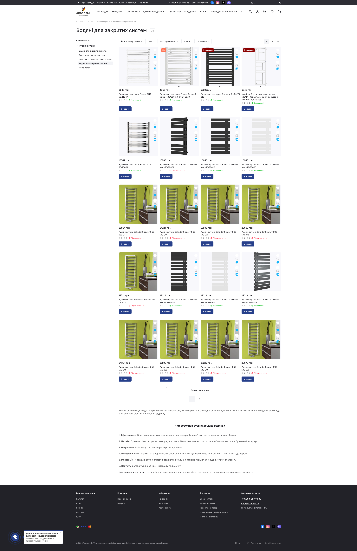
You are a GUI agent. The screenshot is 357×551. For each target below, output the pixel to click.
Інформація (165, 493)
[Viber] (229, 2)
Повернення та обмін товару (214, 512)
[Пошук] (250, 11)
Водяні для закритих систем (93, 63)
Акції (78, 503)
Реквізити (163, 499)
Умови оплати (206, 499)
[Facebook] (212, 2)
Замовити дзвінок (200, 3)
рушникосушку (135, 472)
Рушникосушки (87, 45)
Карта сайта (165, 508)
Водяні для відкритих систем (93, 51)
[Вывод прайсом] (278, 41)
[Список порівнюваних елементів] (264, 11)
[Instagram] (217, 2)
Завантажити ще (200, 390)
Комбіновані (85, 67)
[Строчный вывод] (272, 41)
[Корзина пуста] (279, 11)
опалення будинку (155, 413)
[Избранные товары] (272, 11)
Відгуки (121, 503)
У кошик (125, 109)
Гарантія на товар (208, 508)
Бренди (79, 508)
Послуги (80, 512)
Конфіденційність (273, 543)
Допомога (205, 493)
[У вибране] (155, 53)
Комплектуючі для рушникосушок (95, 59)
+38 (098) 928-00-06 (179, 2)
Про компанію (124, 499)
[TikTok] (223, 2)
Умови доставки (208, 503)
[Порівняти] (155, 65)
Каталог (80, 499)
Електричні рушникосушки (92, 55)
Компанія (122, 493)
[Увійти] (257, 11)
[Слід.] (207, 399)
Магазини (163, 503)
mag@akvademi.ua (250, 503)
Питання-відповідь (209, 516)
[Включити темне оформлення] (280, 3)
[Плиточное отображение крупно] (260, 41)
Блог (78, 516)
